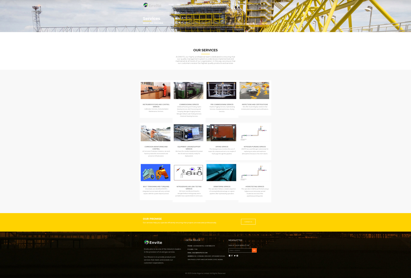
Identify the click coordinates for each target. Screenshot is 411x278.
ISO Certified (238, 4)
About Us (181, 4)
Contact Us (252, 4)
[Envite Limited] (152, 4)
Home (171, 4)
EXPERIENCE (207, 4)
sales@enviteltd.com (199, 253)
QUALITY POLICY (222, 4)
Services (193, 4)
